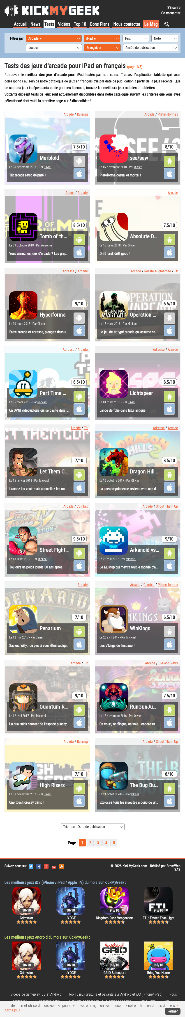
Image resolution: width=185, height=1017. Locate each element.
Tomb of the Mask (59, 236)
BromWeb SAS (173, 868)
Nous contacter (126, 24)
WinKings (140, 628)
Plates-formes (168, 114)
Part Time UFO (56, 393)
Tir (176, 271)
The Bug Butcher (148, 785)
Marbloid (49, 158)
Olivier (47, 167)
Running (82, 114)
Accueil (20, 24)
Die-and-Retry (168, 663)
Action (69, 193)
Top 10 (80, 24)
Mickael (132, 324)
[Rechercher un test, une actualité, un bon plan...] (168, 24)
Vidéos (64, 24)
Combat (82, 506)
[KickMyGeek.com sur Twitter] (31, 866)
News (35, 24)
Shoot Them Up (167, 506)
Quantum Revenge (60, 707)
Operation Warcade (151, 315)
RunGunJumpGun (149, 707)
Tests (49, 24)
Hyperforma (53, 315)
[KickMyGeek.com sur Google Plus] (46, 866)
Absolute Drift (145, 236)
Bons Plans (99, 24)
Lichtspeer (141, 393)
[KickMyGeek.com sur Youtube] (54, 866)
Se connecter (170, 13)
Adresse (68, 271)
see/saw (139, 158)
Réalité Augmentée (157, 271)
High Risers (52, 785)
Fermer (172, 1011)
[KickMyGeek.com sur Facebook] (38, 866)
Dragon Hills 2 (145, 471)
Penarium (50, 628)
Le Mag (151, 24)
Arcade (69, 114)
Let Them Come (57, 471)
